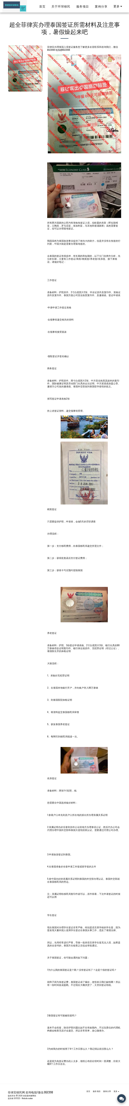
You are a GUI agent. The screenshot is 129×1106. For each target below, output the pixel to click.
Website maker (27, 1098)
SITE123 (17, 1098)
